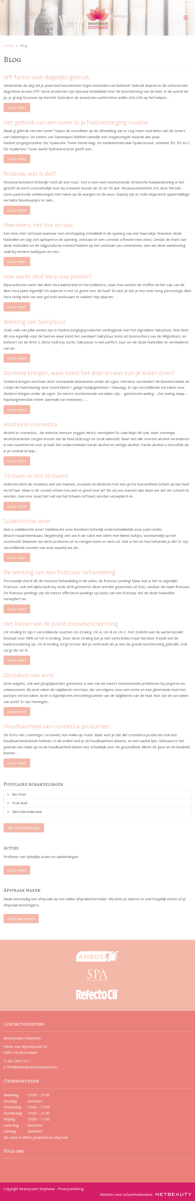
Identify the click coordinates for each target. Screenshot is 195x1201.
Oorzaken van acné (29, 675)
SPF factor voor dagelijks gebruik (46, 77)
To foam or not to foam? (36, 475)
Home (9, 45)
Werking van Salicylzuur (35, 321)
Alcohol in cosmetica (30, 424)
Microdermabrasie (27, 811)
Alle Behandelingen (23, 827)
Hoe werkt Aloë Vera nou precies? (48, 276)
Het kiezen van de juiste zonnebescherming (61, 623)
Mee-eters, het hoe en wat (38, 225)
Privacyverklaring (70, 1189)
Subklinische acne (27, 521)
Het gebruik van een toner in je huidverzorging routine (76, 122)
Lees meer (16, 107)
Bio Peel (19, 794)
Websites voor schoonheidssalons (126, 1194)
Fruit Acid (19, 802)
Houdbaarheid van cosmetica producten (56, 726)
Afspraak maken (21, 918)
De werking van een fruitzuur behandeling (59, 572)
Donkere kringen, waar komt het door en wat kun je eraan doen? (89, 373)
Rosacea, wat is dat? (30, 173)
